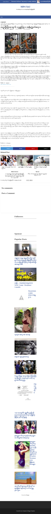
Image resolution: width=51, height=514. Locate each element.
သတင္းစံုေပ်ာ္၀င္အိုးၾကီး (8, 29)
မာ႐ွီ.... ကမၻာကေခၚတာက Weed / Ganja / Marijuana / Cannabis (24, 285)
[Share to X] (29, 180)
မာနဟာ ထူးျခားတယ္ (22, 357)
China (24, 29)
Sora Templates (23, 510)
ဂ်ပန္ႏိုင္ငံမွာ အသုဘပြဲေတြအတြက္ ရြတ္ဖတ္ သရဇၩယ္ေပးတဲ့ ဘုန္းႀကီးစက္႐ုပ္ (25, 378)
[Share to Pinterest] (32, 180)
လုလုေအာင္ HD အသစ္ (22, 334)
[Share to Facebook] (30, 180)
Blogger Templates (31, 510)
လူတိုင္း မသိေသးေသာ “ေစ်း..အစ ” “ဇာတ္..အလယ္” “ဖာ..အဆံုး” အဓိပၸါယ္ (15, 1)
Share (20, 148)
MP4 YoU (25, 6)
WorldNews (28, 29)
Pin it (33, 148)
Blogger (27, 495)
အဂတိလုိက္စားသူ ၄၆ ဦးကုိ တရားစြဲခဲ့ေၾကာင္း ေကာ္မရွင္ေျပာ (25, 488)
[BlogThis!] (28, 180)
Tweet (8, 148)
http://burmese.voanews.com (6, 84)
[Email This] (26, 180)
